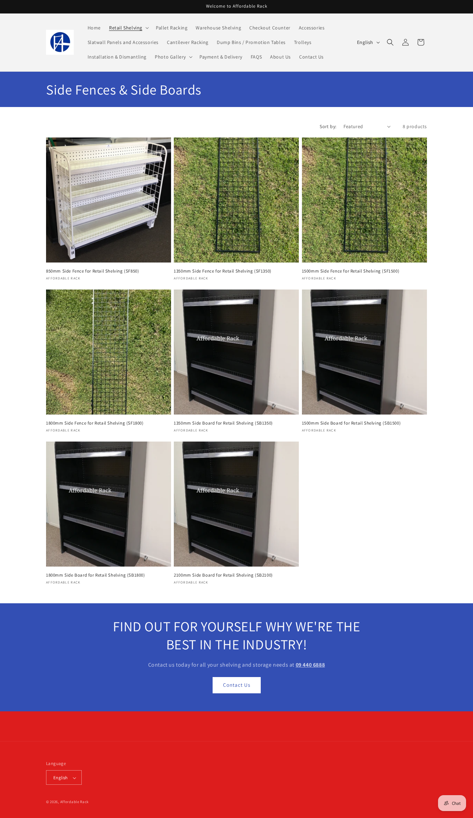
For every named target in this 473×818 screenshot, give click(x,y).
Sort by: (328, 126)
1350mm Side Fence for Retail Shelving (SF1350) (222, 271)
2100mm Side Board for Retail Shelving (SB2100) (223, 575)
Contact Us (236, 685)
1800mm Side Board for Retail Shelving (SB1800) (95, 575)
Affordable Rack (74, 802)
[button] (128, 27)
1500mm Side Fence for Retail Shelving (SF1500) (351, 271)
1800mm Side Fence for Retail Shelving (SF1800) (95, 423)
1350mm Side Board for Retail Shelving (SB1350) (223, 423)
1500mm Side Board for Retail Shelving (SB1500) (351, 423)
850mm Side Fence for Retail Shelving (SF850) (92, 271)
